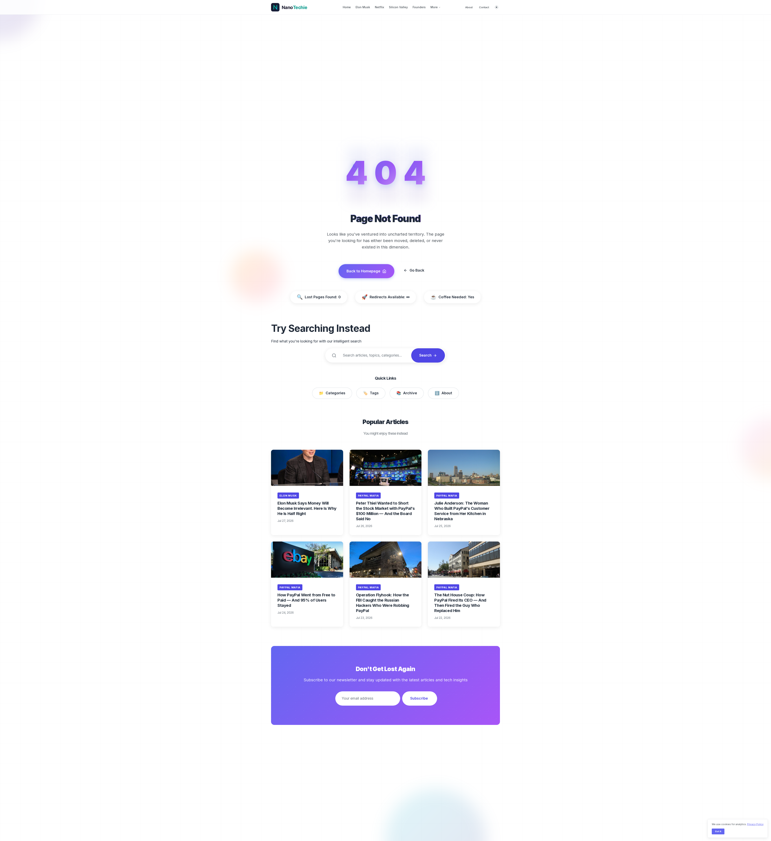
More (434, 7)
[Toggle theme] (496, 7)
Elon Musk (363, 7)
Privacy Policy (755, 824)
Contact (484, 7)
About (469, 7)
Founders (419, 7)
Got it (718, 831)
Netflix (379, 7)
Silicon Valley (398, 7)
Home (347, 7)
